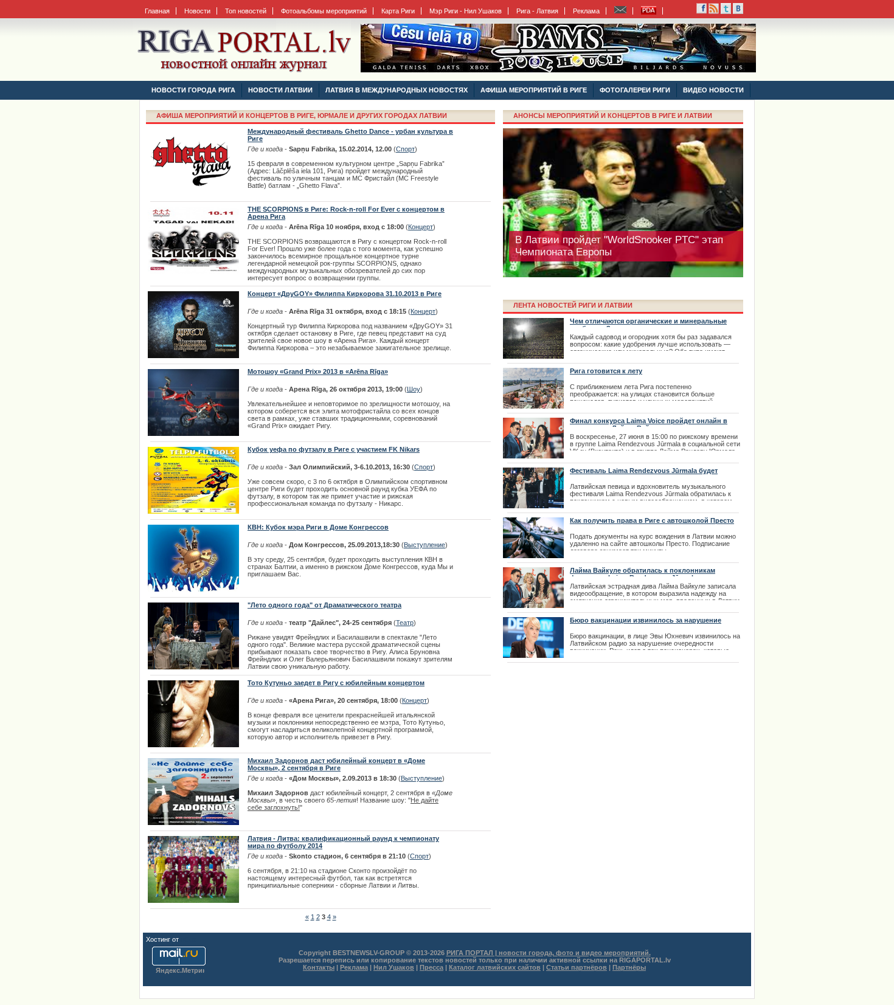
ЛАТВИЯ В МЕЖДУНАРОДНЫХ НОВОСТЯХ (396, 90)
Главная (157, 11)
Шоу (413, 389)
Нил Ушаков (393, 967)
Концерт (420, 226)
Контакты (318, 967)
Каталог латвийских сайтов (495, 967)
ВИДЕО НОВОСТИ (713, 90)
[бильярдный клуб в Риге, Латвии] (558, 70)
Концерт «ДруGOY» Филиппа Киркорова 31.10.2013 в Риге (345, 293)
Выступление (424, 544)
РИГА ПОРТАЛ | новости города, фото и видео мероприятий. (548, 952)
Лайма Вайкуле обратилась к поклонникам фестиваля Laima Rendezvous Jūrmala (642, 574)
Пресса (431, 967)
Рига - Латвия (537, 11)
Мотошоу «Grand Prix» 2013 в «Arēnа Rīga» (318, 371)
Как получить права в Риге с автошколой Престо (652, 520)
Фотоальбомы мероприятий (324, 11)
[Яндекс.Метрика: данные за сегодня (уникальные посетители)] (180, 971)
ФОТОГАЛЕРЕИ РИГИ (635, 90)
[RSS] (701, 11)
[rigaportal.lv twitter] (726, 11)
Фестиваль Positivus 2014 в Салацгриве (610, 240)
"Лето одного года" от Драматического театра (324, 605)
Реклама (586, 11)
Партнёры (629, 967)
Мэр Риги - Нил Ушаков (465, 11)
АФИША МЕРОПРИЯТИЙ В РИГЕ (533, 90)
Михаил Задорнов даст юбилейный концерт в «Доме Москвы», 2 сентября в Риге (336, 764)
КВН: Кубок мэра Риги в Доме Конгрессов (318, 527)
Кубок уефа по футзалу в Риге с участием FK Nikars (334, 449)
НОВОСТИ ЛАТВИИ (280, 90)
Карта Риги (398, 11)
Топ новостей (245, 11)
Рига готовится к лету (606, 371)
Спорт (405, 149)
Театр (405, 622)
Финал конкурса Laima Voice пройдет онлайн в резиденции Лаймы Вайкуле (648, 424)
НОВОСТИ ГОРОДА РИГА (193, 90)
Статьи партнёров (576, 967)
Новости (197, 11)
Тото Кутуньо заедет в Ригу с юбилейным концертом (336, 682)
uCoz (188, 939)
